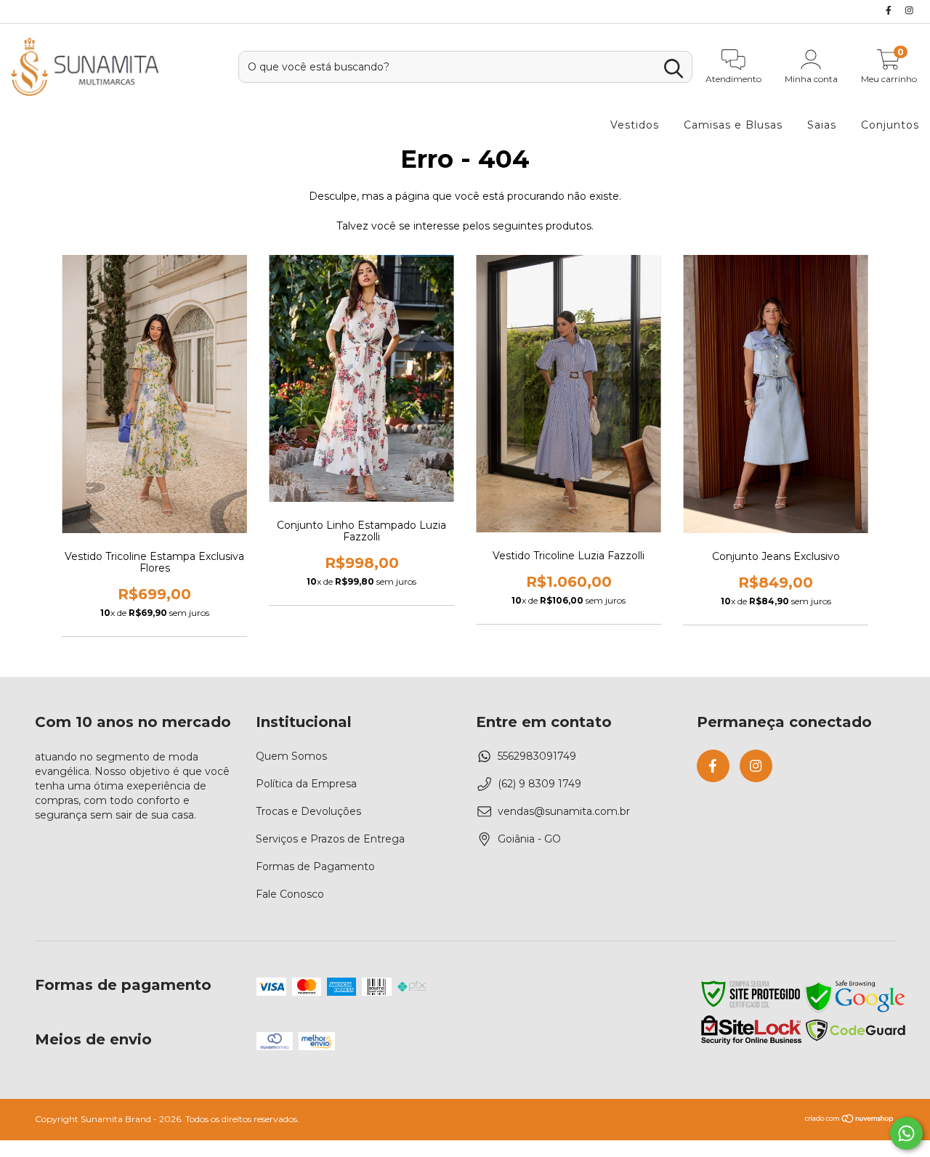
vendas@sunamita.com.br (564, 811)
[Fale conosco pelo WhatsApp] (906, 1133)
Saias (821, 124)
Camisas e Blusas (733, 124)
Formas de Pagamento (315, 866)
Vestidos (634, 124)
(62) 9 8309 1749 (539, 783)
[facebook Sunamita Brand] (890, 10)
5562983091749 (537, 756)
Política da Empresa (306, 783)
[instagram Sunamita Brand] (909, 10)
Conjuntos (890, 124)
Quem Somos (291, 756)
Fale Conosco (290, 894)
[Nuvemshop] (849, 1120)
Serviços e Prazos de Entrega (330, 838)
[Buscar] (673, 69)
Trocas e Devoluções (308, 811)
